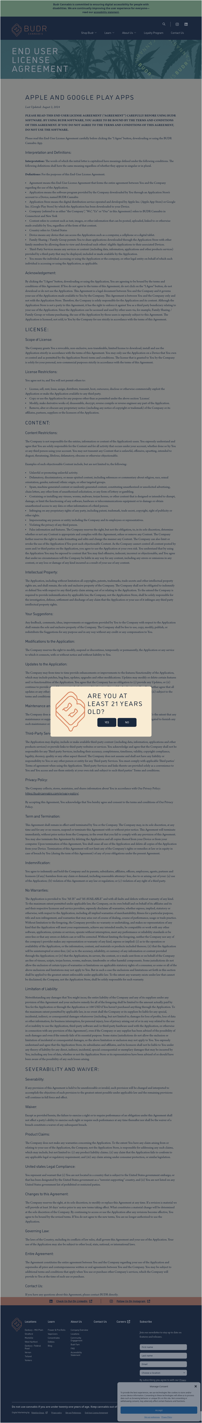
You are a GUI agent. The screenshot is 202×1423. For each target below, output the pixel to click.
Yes (107, 722)
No (127, 722)
